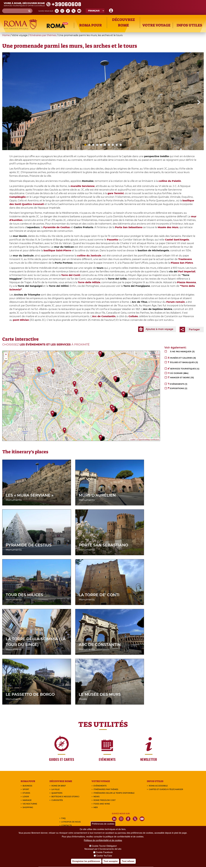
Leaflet (132, 439)
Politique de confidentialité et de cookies (103, 840)
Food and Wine (101, 804)
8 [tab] (113, 145)
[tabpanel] (103, 108)
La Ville (55, 789)
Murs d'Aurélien (97, 495)
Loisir (26, 796)
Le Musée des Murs (100, 694)
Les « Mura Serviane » (29, 495)
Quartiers (56, 793)
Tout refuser (128, 861)
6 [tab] (105, 145)
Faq (63, 818)
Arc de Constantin (100, 644)
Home (6, 35)
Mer (95, 807)
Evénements (100, 786)
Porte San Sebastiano (103, 545)
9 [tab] (117, 145)
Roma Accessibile (158, 786)
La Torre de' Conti (99, 595)
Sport (26, 789)
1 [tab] (85, 145)
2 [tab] (89, 145)
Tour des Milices (24, 595)
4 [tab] (97, 145)
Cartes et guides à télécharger (166, 789)
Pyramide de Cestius (29, 545)
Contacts (66, 825)
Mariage (27, 800)
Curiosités (57, 800)
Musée (83, 699)
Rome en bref (58, 786)
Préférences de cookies (103, 823)
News (96, 796)
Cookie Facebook (104, 852)
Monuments (14, 499)
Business (27, 786)
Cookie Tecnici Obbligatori (104, 845)
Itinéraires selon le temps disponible (114, 793)
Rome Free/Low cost (104, 800)
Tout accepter (111, 861)
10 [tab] (121, 145)
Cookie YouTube (104, 855)
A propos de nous (71, 822)
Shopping (28, 807)
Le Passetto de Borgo (30, 694)
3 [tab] (93, 145)
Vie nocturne (30, 804)
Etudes (26, 793)
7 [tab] (109, 145)
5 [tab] (101, 145)
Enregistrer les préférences (86, 861)
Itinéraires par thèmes (43, 35)
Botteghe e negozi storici (65, 796)
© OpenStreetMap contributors (148, 439)
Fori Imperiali (186, 271)
